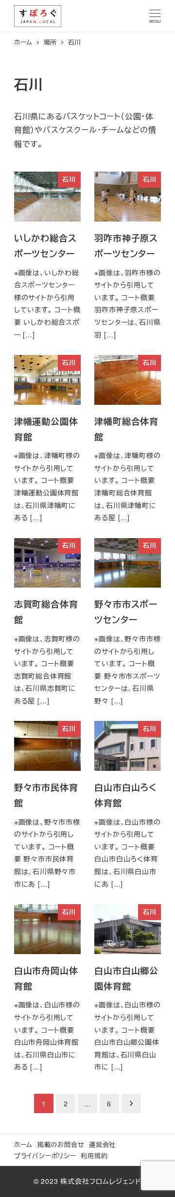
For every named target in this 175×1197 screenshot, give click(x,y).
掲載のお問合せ (61, 1144)
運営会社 (102, 1144)
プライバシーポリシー (45, 1155)
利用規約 (94, 1155)
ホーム (23, 1144)
